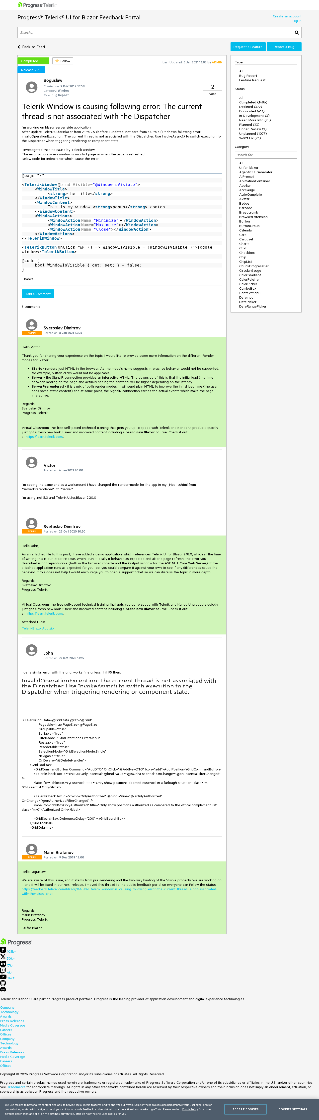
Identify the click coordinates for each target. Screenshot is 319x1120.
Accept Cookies (245, 1109)
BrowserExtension (253, 217)
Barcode (245, 208)
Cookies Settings (292, 1109)
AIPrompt (246, 176)
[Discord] (3, 990)
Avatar (244, 199)
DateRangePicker (252, 306)
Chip (242, 257)
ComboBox (247, 288)
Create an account (287, 16)
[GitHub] (3, 985)
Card (242, 234)
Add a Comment (38, 294)
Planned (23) (249, 124)
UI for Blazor (248, 167)
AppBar (245, 185)
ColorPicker (248, 284)
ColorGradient (250, 275)
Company (7, 1007)
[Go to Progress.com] (16, 944)
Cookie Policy (190, 1109)
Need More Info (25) (255, 120)
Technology (9, 1012)
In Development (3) (254, 115)
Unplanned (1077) (253, 133)
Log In (297, 20)
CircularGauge (250, 270)
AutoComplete (250, 194)
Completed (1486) (253, 102)
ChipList (245, 261)
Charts (244, 243)
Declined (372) (250, 106)
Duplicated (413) (252, 111)
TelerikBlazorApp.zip (38, 628)
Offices (5, 1034)
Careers (6, 1030)
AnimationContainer (254, 181)
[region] (159, 1109)
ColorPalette (249, 279)
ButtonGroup (249, 226)
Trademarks (16, 1087)
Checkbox (247, 252)
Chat (242, 248)
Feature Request (252, 80)
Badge (244, 203)
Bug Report (248, 75)
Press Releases (12, 1021)
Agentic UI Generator (255, 172)
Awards (6, 1016)
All (241, 71)
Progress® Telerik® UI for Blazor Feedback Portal (79, 17)
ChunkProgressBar (254, 266)
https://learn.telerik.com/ (44, 436)
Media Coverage (12, 1025)
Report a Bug (284, 47)
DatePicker (247, 302)
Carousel (246, 239)
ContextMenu (249, 293)
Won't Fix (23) (250, 138)
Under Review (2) (253, 129)
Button (244, 221)
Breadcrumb (248, 212)
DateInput (247, 297)
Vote (212, 93)
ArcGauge (247, 190)
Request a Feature (248, 47)
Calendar (246, 230)
